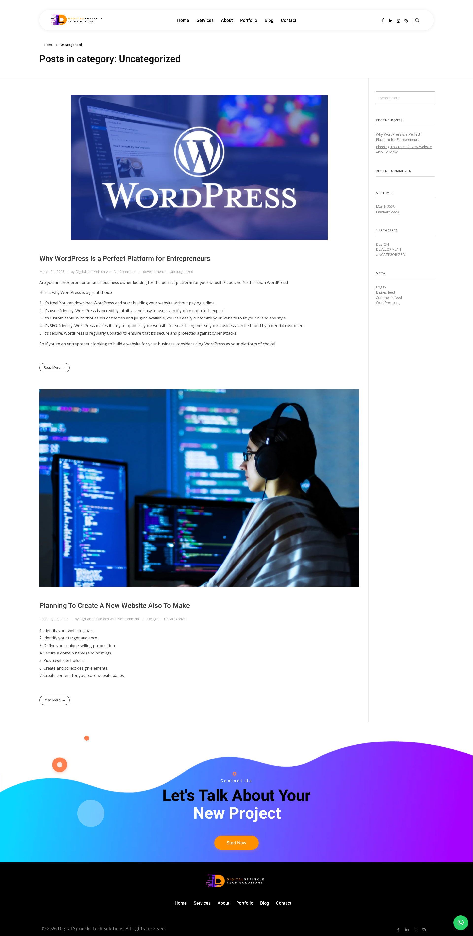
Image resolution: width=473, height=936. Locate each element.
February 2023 (387, 211)
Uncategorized (181, 271)
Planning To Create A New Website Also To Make (114, 606)
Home (48, 45)
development (153, 271)
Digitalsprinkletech (91, 271)
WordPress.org (388, 302)
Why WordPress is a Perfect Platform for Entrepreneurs (124, 259)
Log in (381, 287)
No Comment (124, 271)
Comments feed (389, 297)
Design (152, 619)
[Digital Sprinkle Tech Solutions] (75, 19)
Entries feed (385, 292)
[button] (460, 922)
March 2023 (385, 206)
